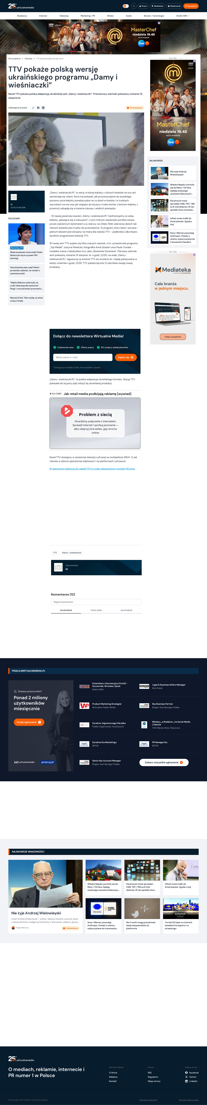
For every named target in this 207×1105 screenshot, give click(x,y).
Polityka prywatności (148, 1100)
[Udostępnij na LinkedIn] (43, 108)
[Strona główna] (21, 6)
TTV (55, 552)
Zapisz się (123, 357)
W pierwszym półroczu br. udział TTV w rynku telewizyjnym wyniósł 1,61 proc (92, 468)
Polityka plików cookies (189, 1100)
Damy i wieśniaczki (71, 552)
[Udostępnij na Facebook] (39, 108)
